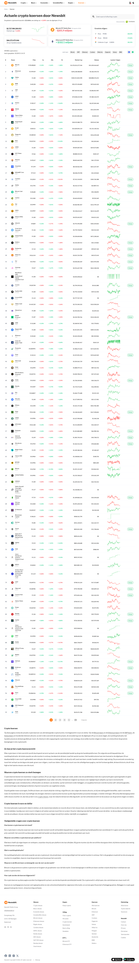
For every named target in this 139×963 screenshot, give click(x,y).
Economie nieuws (38, 912)
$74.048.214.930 (77, 97)
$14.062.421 (95, 469)
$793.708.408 (78, 589)
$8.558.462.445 (77, 166)
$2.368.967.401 (77, 323)
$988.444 (96, 549)
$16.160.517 (95, 425)
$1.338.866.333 (77, 456)
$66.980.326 (95, 431)
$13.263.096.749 (77, 135)
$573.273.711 (78, 674)
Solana (115, 52)
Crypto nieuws (37, 905)
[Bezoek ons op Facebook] (5, 955)
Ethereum (85, 52)
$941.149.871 (78, 523)
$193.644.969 (95, 355)
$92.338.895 (95, 192)
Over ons (124, 925)
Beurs (33, 3)
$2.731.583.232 (77, 304)
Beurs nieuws (37, 909)
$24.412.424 (95, 230)
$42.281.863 (95, 141)
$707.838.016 (78, 628)
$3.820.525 (95, 116)
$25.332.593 (95, 595)
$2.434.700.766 (77, 317)
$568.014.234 (78, 680)
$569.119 (96, 342)
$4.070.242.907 (77, 217)
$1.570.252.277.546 (76, 65)
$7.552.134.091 (77, 179)
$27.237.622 (95, 374)
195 (75, 720)
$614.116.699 (95, 211)
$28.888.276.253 (94, 78)
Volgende (84, 720)
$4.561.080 (95, 285)
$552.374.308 (78, 687)
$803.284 (96, 463)
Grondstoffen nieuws (39, 915)
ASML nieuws (37, 931)
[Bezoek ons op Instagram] (13, 955)
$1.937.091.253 (77, 355)
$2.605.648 (95, 693)
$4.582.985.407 (77, 205)
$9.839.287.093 (77, 147)
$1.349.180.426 (77, 450)
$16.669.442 (95, 601)
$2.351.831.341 (77, 330)
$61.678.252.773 (77, 103)
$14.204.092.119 (77, 128)
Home (6, 9)
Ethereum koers (114, 733)
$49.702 (96, 699)
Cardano (92, 52)
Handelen (66, 931)
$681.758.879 (78, 642)
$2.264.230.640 (77, 336)
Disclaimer (124, 931)
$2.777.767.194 (77, 298)
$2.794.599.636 (77, 285)
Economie (44, 3)
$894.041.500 (78, 529)
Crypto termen (67, 922)
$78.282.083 (95, 444)
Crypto (23, 3)
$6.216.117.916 (77, 185)
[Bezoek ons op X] (17, 955)
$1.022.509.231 (77, 510)
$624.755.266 (78, 655)
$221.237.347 (95, 166)
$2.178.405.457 (77, 342)
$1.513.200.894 (77, 425)
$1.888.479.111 (77, 368)
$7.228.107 (95, 450)
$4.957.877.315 (77, 192)
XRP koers (128, 733)
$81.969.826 (95, 336)
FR (8, 927)
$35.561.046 (95, 543)
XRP (78, 52)
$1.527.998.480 (77, 418)
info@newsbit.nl (9, 910)
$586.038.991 (78, 668)
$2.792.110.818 (77, 292)
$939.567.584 (95, 122)
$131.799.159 (95, 205)
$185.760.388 (95, 179)
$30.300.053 (95, 668)
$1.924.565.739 (77, 361)
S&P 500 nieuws (38, 940)
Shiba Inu (100, 52)
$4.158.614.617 (77, 211)
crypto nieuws (43, 797)
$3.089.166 (95, 636)
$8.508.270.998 (77, 173)
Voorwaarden (125, 934)
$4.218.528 (95, 510)
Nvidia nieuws (37, 934)
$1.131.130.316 (94, 128)
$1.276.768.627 (77, 475)
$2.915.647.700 (77, 268)
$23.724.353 (95, 482)
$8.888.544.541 (77, 154)
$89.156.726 (95, 368)
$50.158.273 (95, 380)
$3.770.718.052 (77, 230)
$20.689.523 (95, 589)
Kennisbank (66, 925)
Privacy (123, 928)
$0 (98, 277)
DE (5, 927)
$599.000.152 (78, 661)
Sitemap (37, 960)
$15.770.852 (95, 323)
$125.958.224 (95, 304)
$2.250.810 (95, 565)
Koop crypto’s (67, 905)
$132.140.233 (95, 317)
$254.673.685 (95, 147)
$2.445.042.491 (77, 311)
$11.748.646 (95, 529)
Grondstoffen (58, 3)
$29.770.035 (95, 614)
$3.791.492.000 (77, 223)
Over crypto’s (67, 915)
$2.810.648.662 (77, 277)
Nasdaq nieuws (38, 943)
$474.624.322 (95, 84)
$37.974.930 (95, 620)
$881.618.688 (78, 543)
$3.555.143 (95, 393)
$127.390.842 (95, 412)
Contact (123, 922)
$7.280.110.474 (94, 97)
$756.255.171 (78, 614)
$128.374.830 (95, 674)
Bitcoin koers (99, 733)
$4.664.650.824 (77, 198)
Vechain (94, 934)
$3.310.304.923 (77, 243)
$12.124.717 (95, 523)
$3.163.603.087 (77, 249)
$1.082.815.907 (94, 90)
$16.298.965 (95, 387)
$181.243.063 (95, 223)
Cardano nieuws (38, 927)
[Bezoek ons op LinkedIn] (9, 955)
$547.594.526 (78, 706)
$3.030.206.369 (77, 261)
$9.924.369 (95, 198)
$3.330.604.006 (77, 236)
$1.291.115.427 (77, 469)
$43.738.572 (95, 437)
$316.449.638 (95, 135)
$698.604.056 (78, 636)
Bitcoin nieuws (37, 918)
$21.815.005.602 (77, 116)
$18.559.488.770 (77, 122)
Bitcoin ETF (66, 941)
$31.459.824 (95, 173)
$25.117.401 (95, 399)
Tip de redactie (125, 909)
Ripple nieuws (37, 924)
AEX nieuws (37, 937)
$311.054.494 (95, 109)
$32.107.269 (95, 680)
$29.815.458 (95, 687)
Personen (65, 919)
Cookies (123, 937)
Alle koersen (95, 905)
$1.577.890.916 (77, 399)
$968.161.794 (78, 516)
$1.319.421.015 (77, 463)
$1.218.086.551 (77, 490)
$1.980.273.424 (77, 349)
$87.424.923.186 (77, 90)
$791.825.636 (78, 595)
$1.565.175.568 (77, 406)
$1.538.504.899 (77, 412)
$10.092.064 (95, 655)
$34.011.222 (95, 217)
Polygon (94, 931)
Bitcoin (73, 52)
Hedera (94, 943)
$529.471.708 (78, 712)
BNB (120, 52)
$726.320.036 (78, 620)
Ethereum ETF (67, 944)
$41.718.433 (95, 361)
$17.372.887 (95, 582)
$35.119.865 (95, 243)
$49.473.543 (95, 255)
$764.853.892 (78, 608)
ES (11, 927)
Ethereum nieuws (38, 921)
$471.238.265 (95, 236)
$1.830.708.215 (77, 374)
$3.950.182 (95, 706)
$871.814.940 (78, 549)
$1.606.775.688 (77, 393)
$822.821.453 (78, 574)
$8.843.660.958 (77, 160)
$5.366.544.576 (94, 71)
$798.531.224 (78, 582)
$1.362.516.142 (77, 444)
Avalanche (95, 937)
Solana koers (9, 736)
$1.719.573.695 (77, 387)
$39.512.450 (95, 292)
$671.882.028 (78, 649)
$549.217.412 (78, 699)
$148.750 (96, 456)
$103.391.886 (95, 712)
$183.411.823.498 (76, 78)
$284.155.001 (95, 330)
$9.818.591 (95, 642)
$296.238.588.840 (76, 71)
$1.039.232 (95, 311)
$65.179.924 (95, 160)
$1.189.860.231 (77, 497)
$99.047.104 (95, 249)
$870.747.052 (78, 557)
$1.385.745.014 (77, 437)
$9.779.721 (95, 661)
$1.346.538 (95, 418)
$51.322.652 (95, 504)
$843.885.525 (78, 565)
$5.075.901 (95, 608)
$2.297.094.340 (94, 103)
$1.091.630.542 (77, 504)
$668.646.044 (95, 649)
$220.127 (96, 154)
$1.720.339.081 (77, 380)
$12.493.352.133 (77, 141)
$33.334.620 (95, 497)
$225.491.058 (95, 261)
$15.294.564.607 (94, 65)
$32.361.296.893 (77, 109)
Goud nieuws (37, 946)
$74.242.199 (95, 475)
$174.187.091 (95, 349)
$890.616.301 (78, 536)
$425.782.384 (95, 406)
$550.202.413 (78, 693)
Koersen (81, 3)
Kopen (70, 3)
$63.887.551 (95, 185)
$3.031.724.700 (77, 255)
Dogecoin (107, 52)
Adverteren (124, 905)
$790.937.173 (78, 601)
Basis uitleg (66, 928)
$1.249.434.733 (77, 482)
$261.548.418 (95, 268)
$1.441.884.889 (77, 431)
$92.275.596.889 (77, 84)
